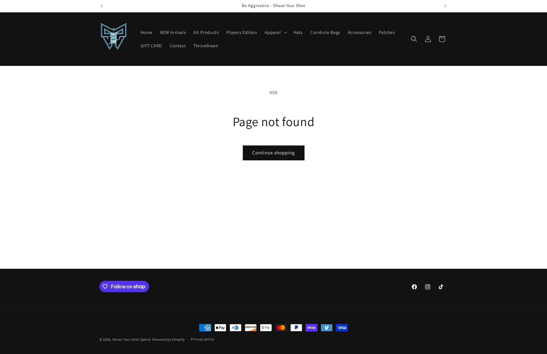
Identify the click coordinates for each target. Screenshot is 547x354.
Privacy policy (202, 339)
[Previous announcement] (102, 6)
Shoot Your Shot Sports (131, 339)
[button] (275, 32)
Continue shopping (273, 153)
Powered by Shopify (168, 339)
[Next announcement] (445, 6)
